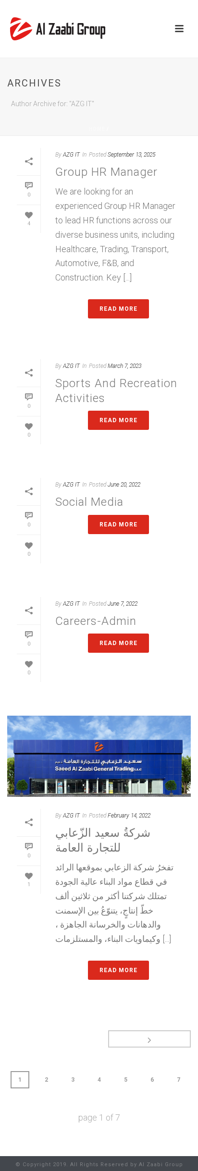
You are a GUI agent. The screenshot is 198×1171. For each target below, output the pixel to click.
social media (89, 502)
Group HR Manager (106, 172)
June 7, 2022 (122, 603)
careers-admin (95, 621)
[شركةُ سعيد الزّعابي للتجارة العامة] (99, 756)
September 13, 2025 (131, 154)
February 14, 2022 (129, 815)
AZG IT (71, 154)
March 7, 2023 (124, 366)
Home (97, 129)
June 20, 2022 (124, 484)
